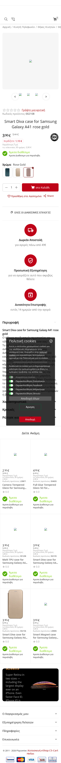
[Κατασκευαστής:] (54, 137)
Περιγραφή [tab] (10, 322)
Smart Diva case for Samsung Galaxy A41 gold (14, 636)
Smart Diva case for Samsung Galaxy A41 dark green (45, 561)
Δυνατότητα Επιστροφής (30, 304)
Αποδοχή (30, 419)
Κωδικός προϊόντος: (13, 113)
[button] (48, 196)
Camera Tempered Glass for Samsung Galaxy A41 (13, 486)
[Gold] (18, 172)
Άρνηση (30, 407)
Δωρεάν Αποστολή (30, 240)
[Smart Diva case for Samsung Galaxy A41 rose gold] (30, 61)
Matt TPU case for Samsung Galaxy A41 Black (14, 561)
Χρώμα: (6, 164)
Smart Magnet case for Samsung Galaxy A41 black (44, 636)
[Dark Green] (7, 172)
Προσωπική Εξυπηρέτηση (30, 270)
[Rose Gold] (28, 172)
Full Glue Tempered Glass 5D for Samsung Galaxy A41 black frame (45, 486)
